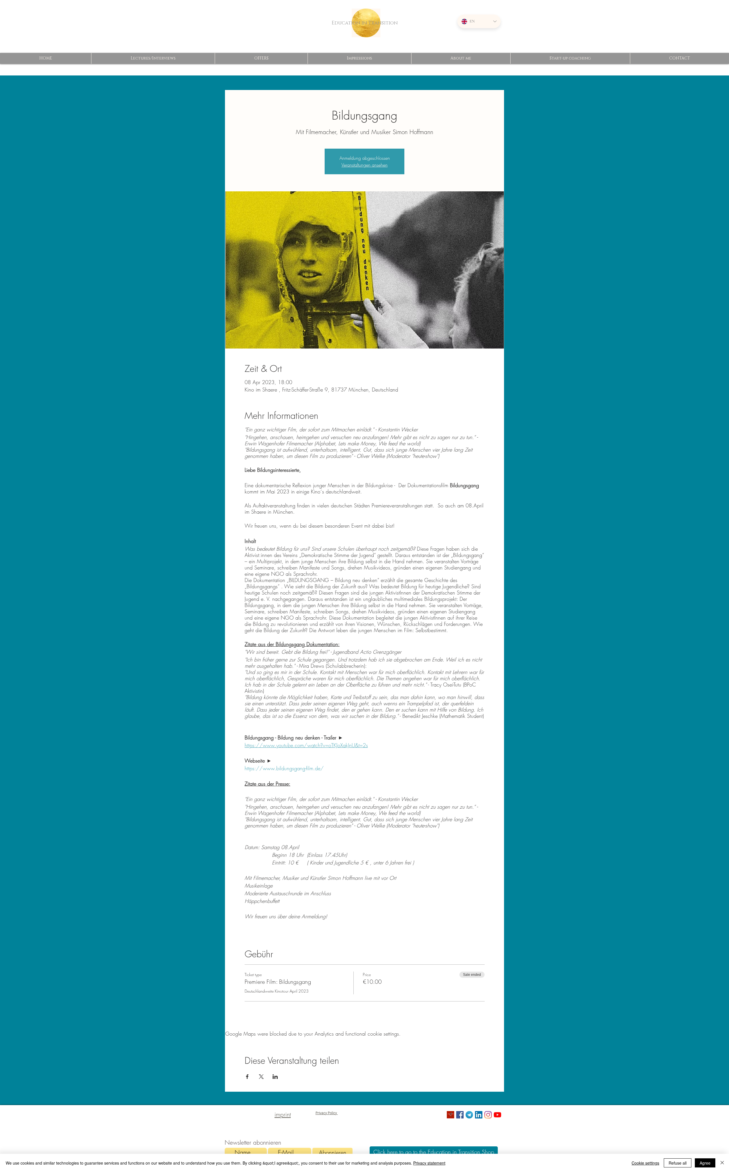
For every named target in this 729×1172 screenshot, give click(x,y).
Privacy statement (429, 1163)
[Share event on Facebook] (247, 1076)
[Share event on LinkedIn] (275, 1076)
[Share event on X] (261, 1076)
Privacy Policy (327, 1112)
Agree (705, 1163)
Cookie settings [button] (645, 1163)
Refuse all (678, 1163)
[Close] (722, 1162)
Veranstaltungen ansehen (364, 165)
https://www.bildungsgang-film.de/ (284, 768)
